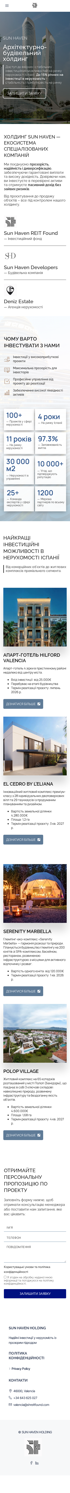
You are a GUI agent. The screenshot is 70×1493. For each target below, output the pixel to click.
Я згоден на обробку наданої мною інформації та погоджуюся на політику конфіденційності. (29, 1280)
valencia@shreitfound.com (31, 1405)
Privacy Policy (21, 1369)
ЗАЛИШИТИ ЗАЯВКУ (35, 1294)
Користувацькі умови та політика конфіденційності (27, 1269)
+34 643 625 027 (25, 1398)
